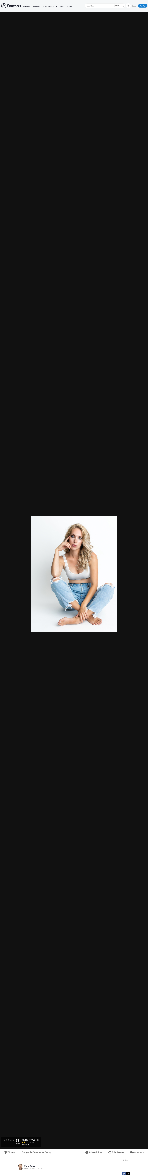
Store (69, 6)
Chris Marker (29, 1166)
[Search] (123, 6)
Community (48, 6)
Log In (134, 6)
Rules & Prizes (95, 1152)
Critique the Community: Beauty (36, 1152)
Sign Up (142, 6)
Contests (60, 6)
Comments (138, 1152)
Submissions (117, 1152)
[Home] (11, 6)
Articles (26, 6)
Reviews (36, 6)
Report (126, 1160)
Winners (11, 1152)
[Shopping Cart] (128, 5)
